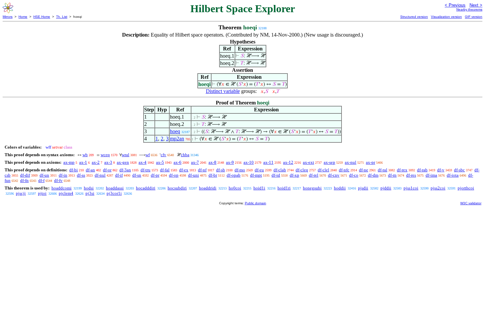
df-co (353, 175)
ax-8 (212, 162)
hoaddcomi (61, 188)
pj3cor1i (114, 193)
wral (125, 154)
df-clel (323, 169)
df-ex (183, 169)
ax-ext (308, 162)
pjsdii (363, 188)
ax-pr (370, 162)
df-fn (24, 180)
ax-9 (230, 162)
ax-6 (177, 162)
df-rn (392, 175)
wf (148, 154)
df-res (411, 175)
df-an (90, 169)
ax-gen (123, 162)
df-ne (363, 169)
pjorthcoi (466, 188)
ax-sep (329, 162)
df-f (41, 180)
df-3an (125, 169)
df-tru (145, 169)
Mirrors (8, 16)
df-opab (234, 175)
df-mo (240, 169)
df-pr (155, 175)
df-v (440, 169)
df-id (276, 175)
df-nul (100, 175)
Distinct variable (223, 91)
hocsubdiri (177, 188)
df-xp (294, 175)
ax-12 (288, 162)
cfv (163, 154)
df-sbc (459, 169)
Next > (475, 5)
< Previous (455, 5)
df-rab (422, 169)
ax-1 (83, 162)
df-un (44, 175)
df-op (173, 175)
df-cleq (302, 169)
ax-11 (268, 162)
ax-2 (96, 162)
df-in (63, 175)
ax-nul (350, 162)
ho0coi (235, 188)
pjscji (21, 193)
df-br (213, 175)
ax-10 (248, 162)
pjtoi (42, 193)
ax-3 (108, 162)
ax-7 (195, 162)
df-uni (193, 175)
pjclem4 (66, 193)
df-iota (453, 175)
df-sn (136, 175)
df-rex (402, 169)
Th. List (61, 16)
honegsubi (312, 188)
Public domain (255, 203)
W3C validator (470, 203)
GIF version (473, 16)
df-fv (58, 180)
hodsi (89, 188)
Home (22, 16)
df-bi (73, 169)
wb (85, 154)
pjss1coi (411, 188)
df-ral (382, 169)
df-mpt (256, 175)
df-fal (165, 169)
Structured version (414, 16)
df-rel (313, 175)
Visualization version (446, 16)
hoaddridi (207, 188)
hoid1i (259, 188)
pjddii (385, 188)
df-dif (25, 175)
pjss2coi (438, 188)
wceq (105, 154)
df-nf (202, 169)
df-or (107, 169)
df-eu (259, 169)
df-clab (280, 169)
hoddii (340, 188)
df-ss (81, 175)
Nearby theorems (469, 9)
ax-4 (142, 162)
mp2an (177, 138)
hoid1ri (284, 188)
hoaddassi (115, 188)
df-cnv (334, 175)
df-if (119, 175)
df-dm (373, 175)
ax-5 (160, 162)
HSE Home (41, 16)
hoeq (175, 131)
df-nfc (344, 169)
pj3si (89, 193)
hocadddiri (145, 188)
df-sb (220, 169)
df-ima (431, 175)
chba (185, 154)
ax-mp (69, 162)
